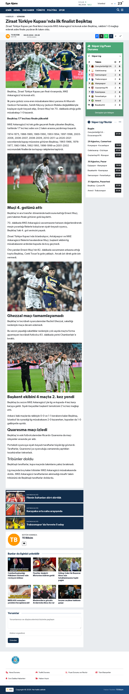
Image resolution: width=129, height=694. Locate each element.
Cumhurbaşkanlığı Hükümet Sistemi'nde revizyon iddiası (18, 575)
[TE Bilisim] (14, 540)
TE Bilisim (27, 538)
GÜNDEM (21, 17)
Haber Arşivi (44, 678)
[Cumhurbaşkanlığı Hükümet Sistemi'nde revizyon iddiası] (19, 564)
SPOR (61, 10)
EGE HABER (28, 10)
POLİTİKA (52, 10)
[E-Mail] (24, 544)
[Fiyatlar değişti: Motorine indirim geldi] (44, 564)
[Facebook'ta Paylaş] (97, 36)
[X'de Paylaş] (101, 36)
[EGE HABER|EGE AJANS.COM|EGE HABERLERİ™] (15, 660)
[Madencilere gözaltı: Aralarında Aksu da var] (44, 592)
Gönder (13, 640)
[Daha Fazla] (111, 36)
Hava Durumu (14, 672)
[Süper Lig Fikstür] (120, 122)
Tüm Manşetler (105, 672)
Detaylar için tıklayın (104, 113)
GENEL (16, 10)
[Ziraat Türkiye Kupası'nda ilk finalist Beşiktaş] (44, 65)
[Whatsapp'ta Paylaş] (106, 36)
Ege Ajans (12, 3)
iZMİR (8, 10)
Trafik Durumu (44, 672)
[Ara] (118, 10)
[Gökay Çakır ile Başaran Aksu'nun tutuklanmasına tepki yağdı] (69, 564)
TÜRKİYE (40, 10)
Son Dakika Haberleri (16, 678)
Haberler (10, 17)
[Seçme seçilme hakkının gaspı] (69, 592)
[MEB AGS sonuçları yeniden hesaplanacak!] (19, 592)
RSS (10, 690)
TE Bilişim (119, 690)
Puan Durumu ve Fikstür (78, 672)
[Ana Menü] (121, 10)
